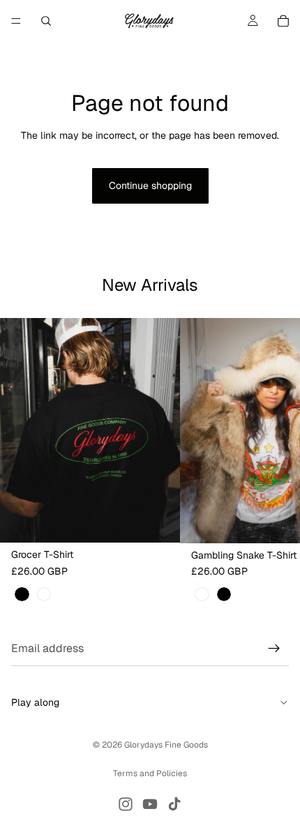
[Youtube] (150, 804)
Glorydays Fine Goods (166, 744)
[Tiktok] (174, 804)
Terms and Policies (150, 773)
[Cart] (283, 21)
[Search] (46, 21)
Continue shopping (150, 185)
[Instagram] (125, 804)
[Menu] (16, 21)
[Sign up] (274, 648)
